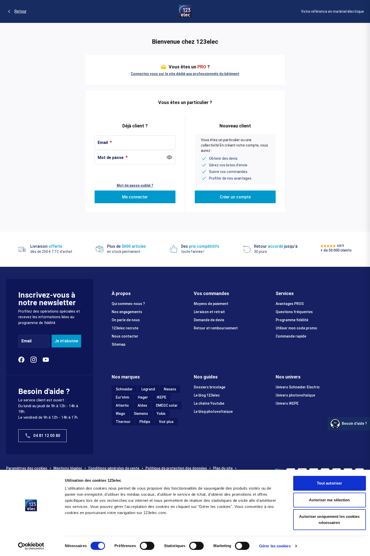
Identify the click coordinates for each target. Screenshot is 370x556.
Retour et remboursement (216, 328)
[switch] (147, 546)
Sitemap (118, 344)
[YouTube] (46, 360)
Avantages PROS (290, 303)
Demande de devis (209, 320)
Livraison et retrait (209, 312)
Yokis (161, 414)
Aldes (142, 405)
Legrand (148, 389)
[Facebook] (21, 360)
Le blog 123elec (207, 395)
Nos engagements (127, 312)
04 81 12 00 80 (46, 435)
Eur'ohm (122, 397)
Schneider (124, 389)
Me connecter (135, 197)
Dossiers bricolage (209, 387)
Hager (143, 397)
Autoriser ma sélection (329, 500)
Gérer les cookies (275, 546)
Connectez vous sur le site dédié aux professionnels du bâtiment (185, 74)
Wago (120, 414)
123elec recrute (125, 328)
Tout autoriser (329, 483)
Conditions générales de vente (113, 468)
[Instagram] (34, 360)
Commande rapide (291, 336)
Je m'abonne (66, 341)
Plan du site (223, 468)
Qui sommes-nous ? (128, 303)
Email (103, 142)
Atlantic (122, 405)
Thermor (123, 422)
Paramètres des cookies (26, 468)
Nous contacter (125, 336)
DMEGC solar (167, 405)
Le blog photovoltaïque (213, 411)
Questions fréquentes (294, 312)
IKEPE (161, 397)
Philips (144, 422)
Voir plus (166, 422)
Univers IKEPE (287, 403)
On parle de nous (126, 320)
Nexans (170, 389)
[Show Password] (169, 157)
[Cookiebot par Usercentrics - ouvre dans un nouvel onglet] (31, 546)
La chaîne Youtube (209, 403)
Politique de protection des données (176, 468)
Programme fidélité (292, 320)
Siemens (141, 414)
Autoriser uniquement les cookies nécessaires (329, 519)
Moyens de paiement (211, 303)
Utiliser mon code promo (296, 328)
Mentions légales (67, 468)
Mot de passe (111, 157)
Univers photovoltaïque (295, 395)
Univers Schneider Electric (298, 387)
